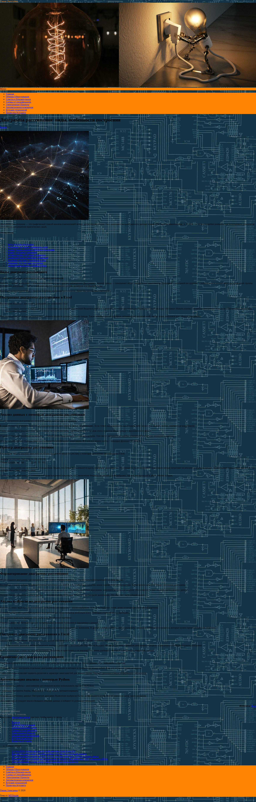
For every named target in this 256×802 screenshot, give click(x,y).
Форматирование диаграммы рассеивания (26, 255)
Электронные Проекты (17, 104)
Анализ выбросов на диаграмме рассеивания (28, 257)
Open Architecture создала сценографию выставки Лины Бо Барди (45, 761)
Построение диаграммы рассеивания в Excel (28, 247)
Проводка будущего (16, 112)
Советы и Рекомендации (18, 99)
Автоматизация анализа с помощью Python (27, 265)
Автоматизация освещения (19, 107)
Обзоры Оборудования (17, 96)
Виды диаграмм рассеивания (21, 244)
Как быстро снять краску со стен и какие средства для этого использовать (49, 753)
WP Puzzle (13, 795)
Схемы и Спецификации (18, 102)
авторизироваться (21, 717)
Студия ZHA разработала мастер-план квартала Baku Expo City (44, 751)
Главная (10, 94)
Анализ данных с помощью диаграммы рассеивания (31, 249)
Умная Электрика (9, 1)
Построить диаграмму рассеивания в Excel (27, 260)
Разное (3, 127)
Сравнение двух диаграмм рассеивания (25, 263)
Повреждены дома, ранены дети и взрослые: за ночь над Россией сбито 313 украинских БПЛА (60, 759)
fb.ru (254, 706)
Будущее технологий (16, 110)
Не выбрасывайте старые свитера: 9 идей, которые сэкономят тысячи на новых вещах (55, 756)
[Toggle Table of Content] (2, 239)
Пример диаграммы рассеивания (22, 252)
